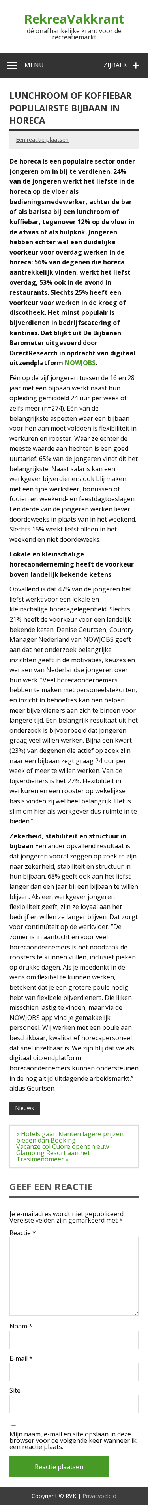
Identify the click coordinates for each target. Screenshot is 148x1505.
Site (15, 1390)
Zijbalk (115, 65)
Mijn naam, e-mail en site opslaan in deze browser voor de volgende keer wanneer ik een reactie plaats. (73, 1440)
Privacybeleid (99, 1495)
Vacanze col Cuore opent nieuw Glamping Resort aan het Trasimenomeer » (62, 1152)
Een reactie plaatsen (42, 139)
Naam (20, 1326)
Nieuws (24, 1108)
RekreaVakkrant (74, 18)
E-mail (21, 1358)
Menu (34, 65)
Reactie (22, 1233)
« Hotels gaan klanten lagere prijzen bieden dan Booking (70, 1137)
